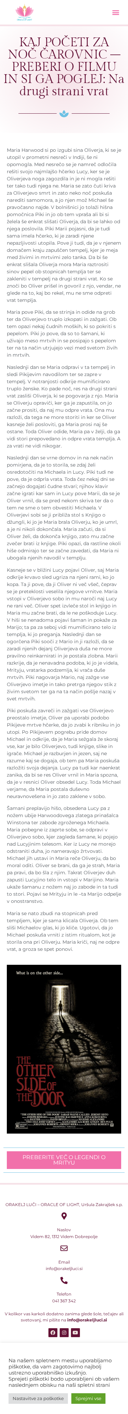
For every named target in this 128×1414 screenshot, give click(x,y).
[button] (115, 12)
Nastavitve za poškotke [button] (38, 1398)
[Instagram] (64, 1332)
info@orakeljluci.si (87, 1319)
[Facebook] (53, 1332)
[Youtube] (75, 1332)
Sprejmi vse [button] (88, 1398)
